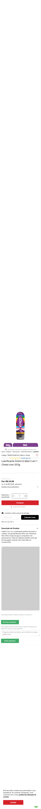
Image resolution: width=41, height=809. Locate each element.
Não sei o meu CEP (7, 522)
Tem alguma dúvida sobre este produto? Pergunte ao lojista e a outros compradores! (18, 627)
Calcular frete (30, 517)
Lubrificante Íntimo (26, 451)
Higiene (8, 451)
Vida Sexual (15, 451)
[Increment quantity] (25, 496)
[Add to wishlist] (37, 455)
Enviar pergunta (9, 641)
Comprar (20, 503)
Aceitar (13, 802)
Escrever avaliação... (10, 622)
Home (3, 451)
